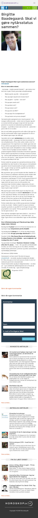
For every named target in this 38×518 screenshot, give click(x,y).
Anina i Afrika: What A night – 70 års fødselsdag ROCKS (22, 465)
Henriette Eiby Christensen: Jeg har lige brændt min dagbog (21, 476)
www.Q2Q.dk (5, 83)
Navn (5, 324)
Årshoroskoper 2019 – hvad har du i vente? (21, 443)
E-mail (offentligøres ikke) (13, 331)
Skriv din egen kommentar (11, 288)
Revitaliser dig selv (16, 385)
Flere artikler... (5, 403)
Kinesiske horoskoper (17, 413)
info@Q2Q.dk (5, 258)
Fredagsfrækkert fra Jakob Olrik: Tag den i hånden (22, 486)
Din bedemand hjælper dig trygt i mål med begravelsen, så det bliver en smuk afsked (22, 353)
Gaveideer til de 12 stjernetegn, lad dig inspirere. (22, 432)
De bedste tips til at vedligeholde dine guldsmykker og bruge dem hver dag (22, 374)
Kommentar (8, 302)
